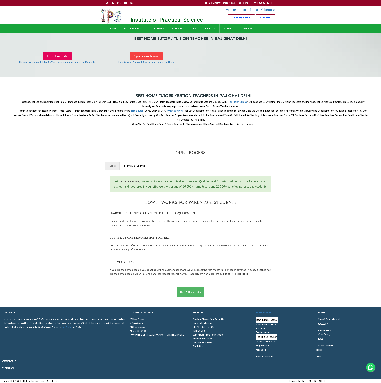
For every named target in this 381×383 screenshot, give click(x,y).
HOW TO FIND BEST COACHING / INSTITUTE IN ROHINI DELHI (157, 335)
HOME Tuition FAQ (326, 345)
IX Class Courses (137, 319)
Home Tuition (132, 28)
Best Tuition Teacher (266, 320)
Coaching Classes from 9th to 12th (209, 319)
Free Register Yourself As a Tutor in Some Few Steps (146, 62)
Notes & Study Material (329, 319)
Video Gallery (324, 334)
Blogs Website (262, 345)
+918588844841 (175, 110)
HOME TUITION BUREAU (267, 324)
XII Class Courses (138, 331)
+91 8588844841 (263, 2)
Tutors (112, 165)
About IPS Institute (264, 356)
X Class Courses (137, 323)
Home (113, 28)
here (154, 221)
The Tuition (198, 346)
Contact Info (8, 368)
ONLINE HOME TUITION (203, 327)
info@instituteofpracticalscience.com (228, 2)
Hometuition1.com (264, 328)
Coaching (156, 28)
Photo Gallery (324, 330)
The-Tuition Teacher (266, 337)
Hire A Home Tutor (190, 291)
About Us (210, 28)
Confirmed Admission (203, 342)
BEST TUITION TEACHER (313, 381)
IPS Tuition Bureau (237, 101)
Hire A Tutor (67, 327)
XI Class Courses (137, 327)
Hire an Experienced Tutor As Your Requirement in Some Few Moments (57, 62)
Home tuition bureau (202, 323)
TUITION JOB (199, 331)
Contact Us (245, 28)
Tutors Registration (241, 17)
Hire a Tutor (265, 17)
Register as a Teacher (146, 56)
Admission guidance (202, 338)
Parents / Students (133, 165)
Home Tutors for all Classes (250, 10)
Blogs (227, 28)
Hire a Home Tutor (57, 56)
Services (177, 28)
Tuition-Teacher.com (265, 341)
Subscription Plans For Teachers (208, 335)
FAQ (195, 28)
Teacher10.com (263, 332)
